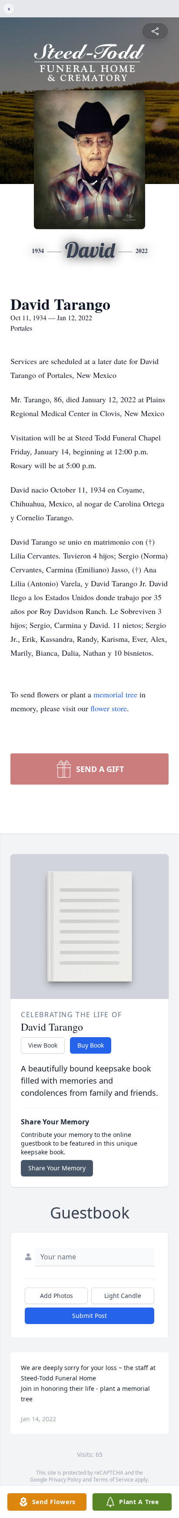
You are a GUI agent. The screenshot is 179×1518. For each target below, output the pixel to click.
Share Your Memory (57, 1168)
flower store (108, 708)
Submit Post (89, 1315)
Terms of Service (113, 1479)
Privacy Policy (65, 1479)
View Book (42, 1045)
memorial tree (115, 694)
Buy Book (90, 1045)
